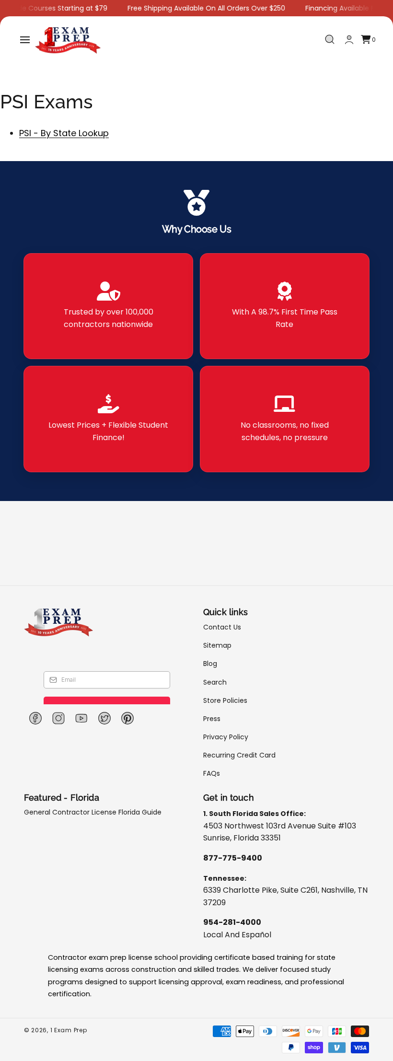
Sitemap (217, 645)
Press (211, 718)
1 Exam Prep (68, 1030)
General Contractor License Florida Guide (93, 812)
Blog (210, 663)
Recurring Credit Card (239, 755)
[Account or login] (349, 40)
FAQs (211, 773)
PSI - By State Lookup (64, 133)
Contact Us (222, 627)
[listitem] (108, 306)
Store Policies (225, 700)
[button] (25, 40)
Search (215, 682)
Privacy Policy (225, 737)
